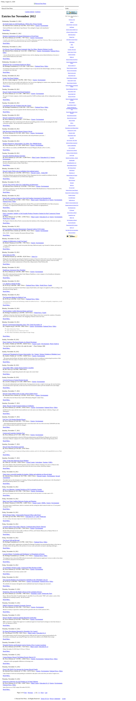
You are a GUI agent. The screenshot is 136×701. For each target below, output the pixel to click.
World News (6, 218)
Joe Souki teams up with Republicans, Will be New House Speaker (22, 24)
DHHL (44, 503)
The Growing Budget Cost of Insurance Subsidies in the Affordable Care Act (25, 580)
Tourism (45, 462)
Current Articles (29, 12)
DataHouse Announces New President (14, 270)
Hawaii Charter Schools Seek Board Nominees (16, 92)
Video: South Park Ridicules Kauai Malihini (15, 460)
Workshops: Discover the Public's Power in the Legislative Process (22, 592)
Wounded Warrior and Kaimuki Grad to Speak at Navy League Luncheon (24, 645)
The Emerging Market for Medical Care (14, 297)
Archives (37, 12)
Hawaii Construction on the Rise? (12, 118)
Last (46, 692)
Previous (30, 692)
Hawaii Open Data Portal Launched (13, 447)
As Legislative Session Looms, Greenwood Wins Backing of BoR (22, 567)
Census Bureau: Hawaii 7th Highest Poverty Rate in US (19, 657)
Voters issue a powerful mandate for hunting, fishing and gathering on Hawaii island (27, 474)
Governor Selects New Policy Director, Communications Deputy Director (24, 526)
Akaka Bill (44, 173)
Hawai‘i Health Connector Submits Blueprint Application (19, 617)
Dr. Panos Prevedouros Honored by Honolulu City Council (20, 631)
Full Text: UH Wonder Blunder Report (14, 419)
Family (13, 218)
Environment (44, 25)
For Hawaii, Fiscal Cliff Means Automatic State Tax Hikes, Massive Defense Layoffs (28, 49)
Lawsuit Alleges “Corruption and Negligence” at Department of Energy (24, 554)
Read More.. (6, 30)
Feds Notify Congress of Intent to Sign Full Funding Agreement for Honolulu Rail (27, 198)
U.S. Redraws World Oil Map (11, 283)
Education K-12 (45, 157)
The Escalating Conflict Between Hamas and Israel (18, 311)
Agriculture (38, 462)
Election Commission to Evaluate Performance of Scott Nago (20, 36)
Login (64, 698)
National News (54, 51)
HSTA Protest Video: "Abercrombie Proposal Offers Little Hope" (22, 515)
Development (45, 344)
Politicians (43, 516)
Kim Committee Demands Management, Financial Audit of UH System (24, 229)
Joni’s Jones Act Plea (9, 255)
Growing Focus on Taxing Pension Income (15, 380)
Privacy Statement (55, 698)
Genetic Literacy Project (71, 52)
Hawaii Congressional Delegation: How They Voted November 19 (22, 324)
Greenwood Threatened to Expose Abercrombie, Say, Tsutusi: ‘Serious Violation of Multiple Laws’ (32, 354)
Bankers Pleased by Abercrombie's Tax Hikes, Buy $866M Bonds (22, 143)
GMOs (50, 462)
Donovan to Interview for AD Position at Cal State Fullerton (20, 681)
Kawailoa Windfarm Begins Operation (14, 156)
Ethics (4, 52)
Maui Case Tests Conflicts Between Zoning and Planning (19, 501)
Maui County (36, 157)
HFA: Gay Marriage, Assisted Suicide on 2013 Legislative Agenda (22, 489)
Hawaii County (35, 173)
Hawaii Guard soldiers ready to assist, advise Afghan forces (20, 393)
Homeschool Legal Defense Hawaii (71, 128)
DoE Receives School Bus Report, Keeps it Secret (17, 131)
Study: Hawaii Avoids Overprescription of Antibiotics (18, 406)
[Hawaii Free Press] (40, 3)
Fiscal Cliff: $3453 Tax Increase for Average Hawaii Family (20, 669)
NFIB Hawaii (71, 177)
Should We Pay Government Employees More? (17, 64)
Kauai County (36, 344)
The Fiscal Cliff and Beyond (11, 540)
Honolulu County (36, 593)
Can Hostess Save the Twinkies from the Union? (17, 105)
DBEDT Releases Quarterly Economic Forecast (17, 605)
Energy (38, 25)
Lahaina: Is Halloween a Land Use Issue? (15, 241)
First (25, 692)
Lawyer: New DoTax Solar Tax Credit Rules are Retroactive (20, 184)
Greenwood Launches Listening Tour (14, 433)
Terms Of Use (45, 698)
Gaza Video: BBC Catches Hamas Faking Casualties (18, 368)
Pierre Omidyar (54, 344)
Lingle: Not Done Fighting (10, 78)
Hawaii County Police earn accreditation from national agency (21, 171)
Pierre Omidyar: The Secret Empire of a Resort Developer (20, 342)
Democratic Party (47, 593)
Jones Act (34, 256)
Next (42, 692)
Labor (37, 516)
